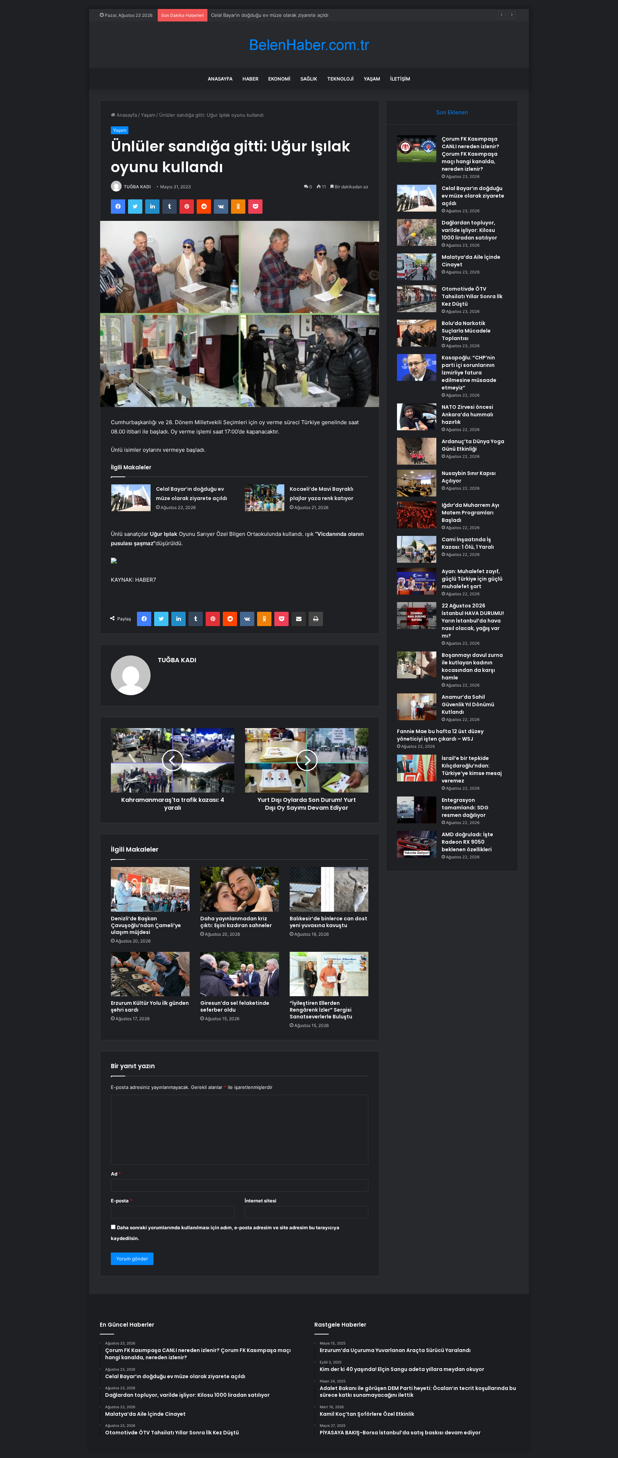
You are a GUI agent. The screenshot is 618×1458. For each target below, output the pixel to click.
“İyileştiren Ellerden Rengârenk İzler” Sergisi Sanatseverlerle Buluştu (321, 1009)
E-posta (121, 1200)
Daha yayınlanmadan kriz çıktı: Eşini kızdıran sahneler (236, 922)
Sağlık (308, 79)
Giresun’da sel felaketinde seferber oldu (234, 1006)
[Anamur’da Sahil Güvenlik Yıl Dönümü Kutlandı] (416, 706)
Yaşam (372, 79)
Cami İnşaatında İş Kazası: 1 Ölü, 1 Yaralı (468, 543)
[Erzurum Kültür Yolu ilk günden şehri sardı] (150, 974)
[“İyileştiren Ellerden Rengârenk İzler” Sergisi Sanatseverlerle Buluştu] (329, 974)
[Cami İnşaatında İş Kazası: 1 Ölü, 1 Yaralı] (416, 549)
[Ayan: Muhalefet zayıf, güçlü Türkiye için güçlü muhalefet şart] (416, 581)
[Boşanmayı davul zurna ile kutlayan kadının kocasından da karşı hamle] (416, 665)
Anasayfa (220, 79)
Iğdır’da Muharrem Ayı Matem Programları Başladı (470, 513)
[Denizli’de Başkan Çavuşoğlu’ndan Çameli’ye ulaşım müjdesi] (150, 889)
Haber (250, 79)
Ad (116, 1174)
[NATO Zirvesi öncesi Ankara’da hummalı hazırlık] (416, 416)
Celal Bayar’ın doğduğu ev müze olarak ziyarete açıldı (269, 15)
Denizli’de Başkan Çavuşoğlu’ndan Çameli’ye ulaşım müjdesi (146, 925)
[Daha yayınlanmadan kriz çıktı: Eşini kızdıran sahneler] (239, 889)
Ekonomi (279, 79)
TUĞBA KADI (137, 186)
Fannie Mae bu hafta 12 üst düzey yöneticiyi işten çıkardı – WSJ (440, 735)
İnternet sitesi (260, 1200)
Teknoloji (340, 79)
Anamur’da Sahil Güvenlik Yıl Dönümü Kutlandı (468, 704)
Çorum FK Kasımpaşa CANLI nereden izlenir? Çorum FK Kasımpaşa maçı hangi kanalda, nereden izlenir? (470, 154)
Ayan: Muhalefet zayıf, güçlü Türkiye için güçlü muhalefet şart (472, 579)
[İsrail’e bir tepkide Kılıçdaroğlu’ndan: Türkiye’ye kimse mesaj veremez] (416, 768)
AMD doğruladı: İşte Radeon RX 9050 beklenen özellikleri (467, 842)
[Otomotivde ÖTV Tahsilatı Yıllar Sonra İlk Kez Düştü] (416, 298)
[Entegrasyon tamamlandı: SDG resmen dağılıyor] (416, 809)
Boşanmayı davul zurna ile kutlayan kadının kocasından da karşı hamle (472, 666)
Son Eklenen (452, 112)
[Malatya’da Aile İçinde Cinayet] (416, 266)
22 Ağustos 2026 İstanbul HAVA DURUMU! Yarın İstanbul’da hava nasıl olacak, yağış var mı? (473, 620)
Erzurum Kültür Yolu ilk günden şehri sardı (150, 1006)
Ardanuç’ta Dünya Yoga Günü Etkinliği (473, 445)
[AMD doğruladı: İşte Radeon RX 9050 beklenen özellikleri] (416, 844)
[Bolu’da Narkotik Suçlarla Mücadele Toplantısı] (416, 333)
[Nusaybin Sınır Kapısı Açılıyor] (416, 483)
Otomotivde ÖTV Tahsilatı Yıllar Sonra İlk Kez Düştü (472, 296)
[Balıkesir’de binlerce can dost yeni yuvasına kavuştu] (329, 889)
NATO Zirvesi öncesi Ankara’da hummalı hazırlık (467, 414)
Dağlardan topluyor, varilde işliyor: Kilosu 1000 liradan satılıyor (469, 230)
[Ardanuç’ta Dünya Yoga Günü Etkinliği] (416, 451)
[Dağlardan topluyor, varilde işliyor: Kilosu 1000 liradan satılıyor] (416, 232)
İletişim (400, 79)
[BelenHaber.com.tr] (309, 45)
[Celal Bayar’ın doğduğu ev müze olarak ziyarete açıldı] (131, 497)
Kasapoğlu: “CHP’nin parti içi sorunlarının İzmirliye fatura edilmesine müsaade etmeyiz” (469, 372)
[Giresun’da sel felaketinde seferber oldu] (239, 974)
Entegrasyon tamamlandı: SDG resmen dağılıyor (465, 807)
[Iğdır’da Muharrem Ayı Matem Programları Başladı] (416, 515)
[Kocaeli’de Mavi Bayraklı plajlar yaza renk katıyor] (264, 497)
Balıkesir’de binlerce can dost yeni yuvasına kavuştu (328, 922)
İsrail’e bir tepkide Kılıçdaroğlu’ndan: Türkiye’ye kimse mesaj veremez (472, 769)
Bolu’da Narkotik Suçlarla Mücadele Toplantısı (466, 331)
